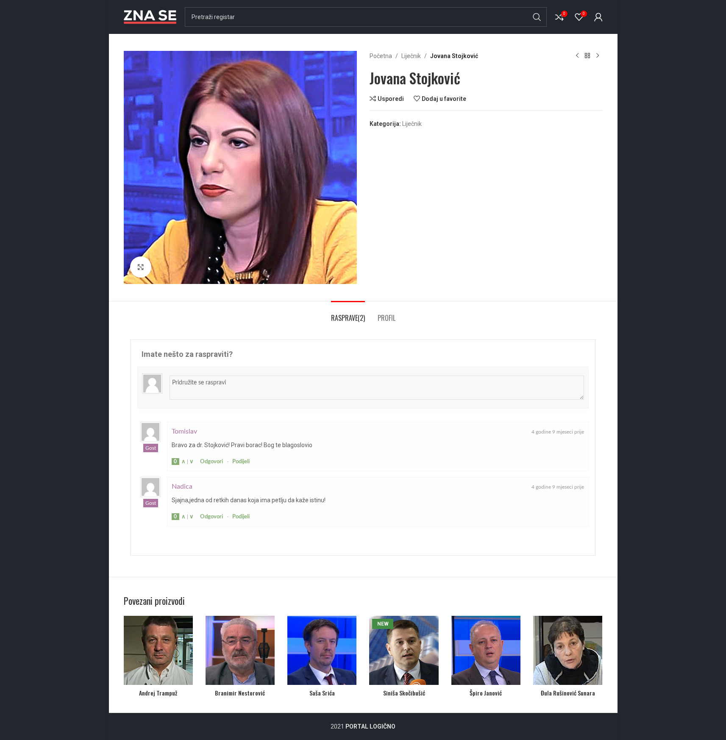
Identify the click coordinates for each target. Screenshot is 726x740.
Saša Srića (322, 692)
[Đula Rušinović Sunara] (567, 650)
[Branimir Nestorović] (240, 650)
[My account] (598, 16)
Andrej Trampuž (158, 692)
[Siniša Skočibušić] (403, 650)
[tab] (348, 314)
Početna (381, 56)
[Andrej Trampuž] (158, 650)
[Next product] (597, 56)
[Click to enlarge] (140, 267)
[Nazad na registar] (587, 56)
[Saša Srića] (321, 650)
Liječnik (411, 56)
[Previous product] (577, 56)
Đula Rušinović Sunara (568, 692)
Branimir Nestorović (240, 692)
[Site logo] (150, 16)
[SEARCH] (537, 17)
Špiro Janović (486, 692)
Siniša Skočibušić (404, 692)
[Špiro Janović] (485, 650)
